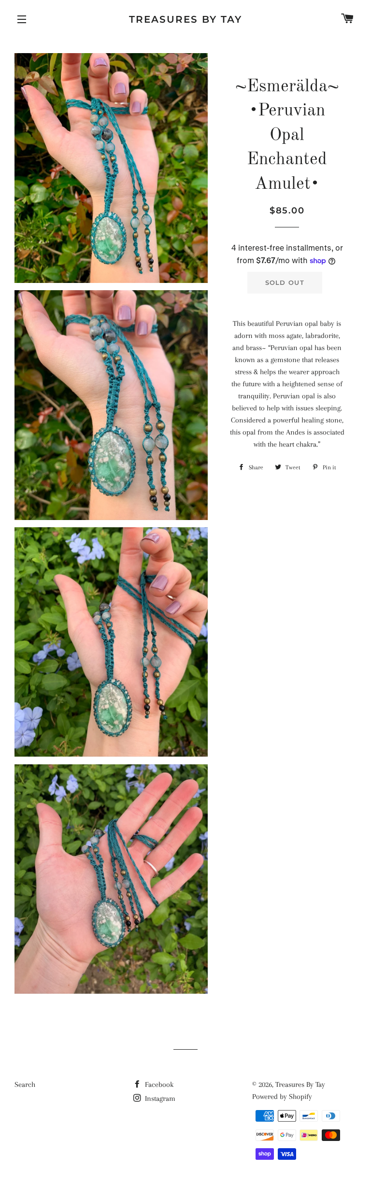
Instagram (159, 1098)
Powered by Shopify (282, 1096)
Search (24, 1084)
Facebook (158, 1084)
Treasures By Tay (185, 19)
